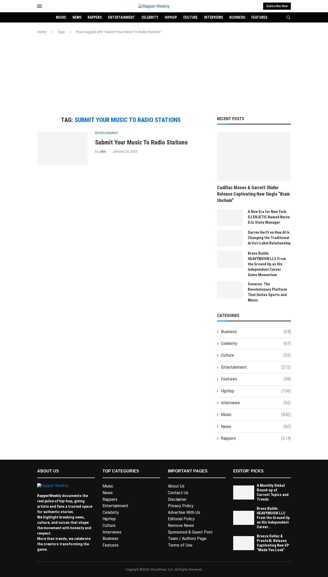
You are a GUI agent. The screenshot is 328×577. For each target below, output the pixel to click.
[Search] (288, 18)
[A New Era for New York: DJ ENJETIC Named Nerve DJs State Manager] (230, 217)
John (102, 151)
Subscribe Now (277, 6)
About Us (176, 486)
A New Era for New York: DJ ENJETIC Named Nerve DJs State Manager (269, 217)
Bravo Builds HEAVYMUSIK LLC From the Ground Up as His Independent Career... (273, 517)
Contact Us (178, 492)
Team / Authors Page (187, 538)
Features (259, 17)
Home (41, 32)
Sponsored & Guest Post (190, 532)
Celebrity (149, 17)
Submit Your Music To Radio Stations (141, 142)
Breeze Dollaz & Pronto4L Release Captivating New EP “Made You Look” (273, 543)
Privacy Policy (180, 505)
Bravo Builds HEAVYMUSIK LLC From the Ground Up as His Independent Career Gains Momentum (267, 264)
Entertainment (121, 17)
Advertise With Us (184, 512)
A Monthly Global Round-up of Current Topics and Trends (273, 492)
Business (237, 17)
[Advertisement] (164, 75)
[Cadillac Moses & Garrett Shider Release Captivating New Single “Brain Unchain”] (254, 156)
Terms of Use (180, 545)
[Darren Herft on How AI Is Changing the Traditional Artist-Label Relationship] (230, 238)
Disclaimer (177, 499)
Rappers (95, 17)
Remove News (181, 525)
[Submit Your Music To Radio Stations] (62, 148)
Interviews (213, 17)
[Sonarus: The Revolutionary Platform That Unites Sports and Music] (230, 290)
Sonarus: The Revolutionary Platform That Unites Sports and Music (267, 292)
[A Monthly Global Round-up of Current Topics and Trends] (243, 492)
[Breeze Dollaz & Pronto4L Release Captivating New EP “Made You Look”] (243, 543)
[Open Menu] (39, 6)
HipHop (171, 17)
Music (61, 17)
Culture (190, 17)
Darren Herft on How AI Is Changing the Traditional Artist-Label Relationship (269, 237)
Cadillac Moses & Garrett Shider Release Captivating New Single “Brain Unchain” (253, 194)
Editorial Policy (181, 518)
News (77, 17)
